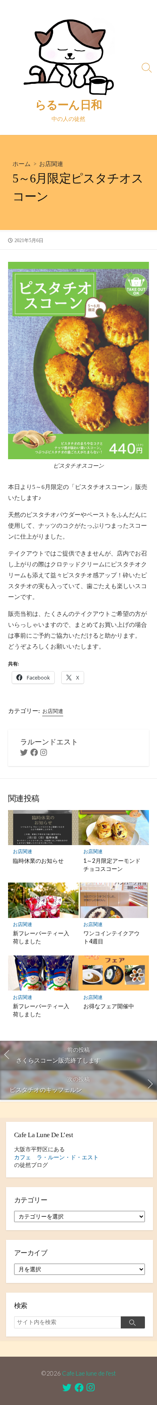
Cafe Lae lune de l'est (89, 1373)
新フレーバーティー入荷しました (41, 937)
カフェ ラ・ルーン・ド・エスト (56, 1157)
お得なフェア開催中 (108, 1006)
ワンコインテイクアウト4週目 (111, 937)
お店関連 (51, 163)
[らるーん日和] (68, 54)
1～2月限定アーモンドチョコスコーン (111, 864)
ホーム (21, 163)
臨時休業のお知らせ (38, 860)
